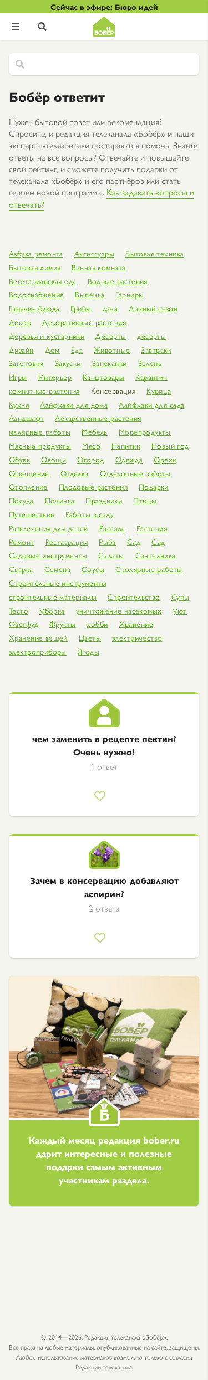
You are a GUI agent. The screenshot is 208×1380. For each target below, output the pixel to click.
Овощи (53, 459)
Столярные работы (148, 569)
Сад (133, 542)
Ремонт (21, 542)
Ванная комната (98, 267)
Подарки (154, 486)
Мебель (95, 431)
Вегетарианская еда (43, 281)
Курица (158, 390)
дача (110, 308)
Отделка (74, 473)
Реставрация (66, 542)
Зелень (150, 363)
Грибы (80, 308)
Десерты (110, 336)
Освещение (29, 473)
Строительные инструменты (57, 583)
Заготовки (26, 363)
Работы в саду (89, 514)
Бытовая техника (154, 253)
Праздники (103, 500)
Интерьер (55, 377)
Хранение (136, 624)
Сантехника (155, 555)
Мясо (91, 445)
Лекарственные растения (98, 418)
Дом (52, 349)
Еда (77, 349)
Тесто (18, 610)
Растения (151, 528)
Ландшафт (26, 418)
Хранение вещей (38, 637)
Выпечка (89, 294)
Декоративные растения (84, 322)
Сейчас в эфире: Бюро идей (104, 6)
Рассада (112, 528)
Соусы (93, 569)
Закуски (68, 363)
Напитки (125, 445)
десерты (151, 336)
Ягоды (88, 651)
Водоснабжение (36, 294)
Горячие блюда (34, 308)
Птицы (144, 500)
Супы (180, 596)
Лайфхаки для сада (151, 404)
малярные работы (39, 431)
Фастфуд (23, 624)
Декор (20, 322)
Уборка (52, 610)
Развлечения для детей (48, 528)
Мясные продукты (40, 445)
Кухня (19, 404)
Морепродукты (145, 431)
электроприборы (38, 651)
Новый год (170, 445)
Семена (57, 569)
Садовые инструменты (48, 555)
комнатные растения (44, 390)
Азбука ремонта (36, 253)
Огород (90, 459)
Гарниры (129, 294)
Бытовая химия (34, 267)
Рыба (107, 542)
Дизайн (21, 349)
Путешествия (31, 514)
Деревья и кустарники (46, 336)
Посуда (21, 500)
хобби (97, 624)
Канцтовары (103, 377)
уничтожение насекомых (119, 610)
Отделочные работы (135, 473)
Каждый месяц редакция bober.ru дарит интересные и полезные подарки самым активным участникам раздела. (104, 1160)
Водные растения (118, 281)
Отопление (28, 486)
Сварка (21, 569)
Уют (179, 610)
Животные (112, 349)
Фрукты (62, 624)
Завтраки (156, 349)
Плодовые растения (93, 486)
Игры (18, 377)
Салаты (111, 555)
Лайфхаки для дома (74, 404)
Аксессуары (94, 253)
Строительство (134, 596)
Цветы (90, 637)
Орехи (165, 459)
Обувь (19, 459)
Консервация (113, 390)
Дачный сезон (153, 308)
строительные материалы (53, 596)
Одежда (129, 459)
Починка (60, 500)
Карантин (151, 377)
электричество (137, 637)
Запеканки (109, 363)
